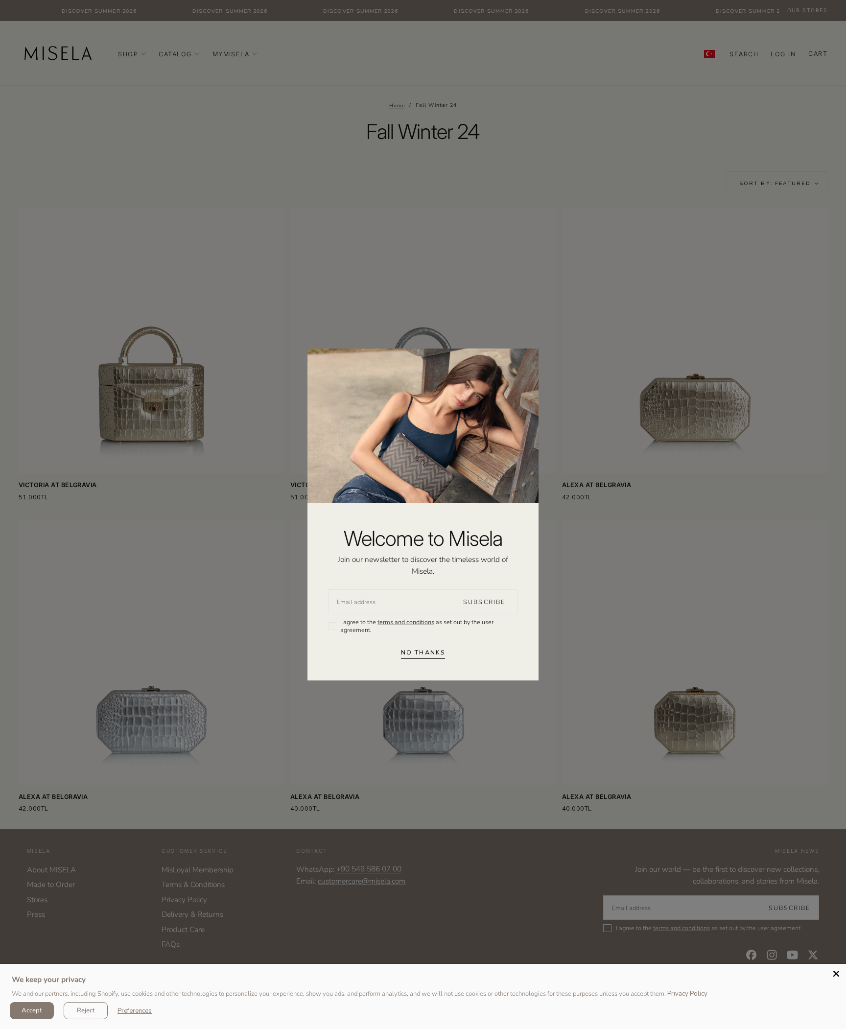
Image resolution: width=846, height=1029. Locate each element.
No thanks (423, 652)
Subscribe (484, 602)
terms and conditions (405, 622)
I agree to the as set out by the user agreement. (417, 625)
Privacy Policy (687, 993)
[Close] (836, 974)
